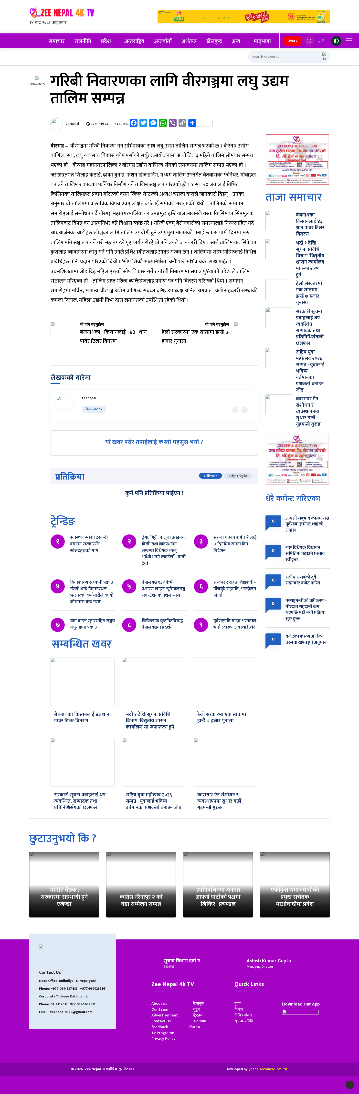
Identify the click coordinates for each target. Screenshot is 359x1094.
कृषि (237, 1003)
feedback (159, 1027)
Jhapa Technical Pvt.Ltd (268, 1069)
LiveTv (292, 41)
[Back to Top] (350, 1085)
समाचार (57, 41)
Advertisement (164, 1015)
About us (159, 1003)
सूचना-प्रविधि (243, 1021)
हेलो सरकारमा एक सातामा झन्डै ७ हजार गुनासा (221, 717)
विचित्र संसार (243, 1015)
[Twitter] (235, 409)
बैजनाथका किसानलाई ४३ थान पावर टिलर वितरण (81, 717)
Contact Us (161, 1021)
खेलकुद (214, 41)
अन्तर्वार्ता (163, 41)
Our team (159, 1009)
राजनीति (82, 41)
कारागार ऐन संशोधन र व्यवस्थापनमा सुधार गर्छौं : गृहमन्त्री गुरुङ (220, 801)
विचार (238, 1009)
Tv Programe (162, 1033)
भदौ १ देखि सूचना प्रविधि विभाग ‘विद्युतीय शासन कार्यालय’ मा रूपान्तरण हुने (150, 720)
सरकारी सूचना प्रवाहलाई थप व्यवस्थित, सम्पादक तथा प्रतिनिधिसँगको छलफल (80, 801)
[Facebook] (244, 409)
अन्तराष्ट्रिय (134, 41)
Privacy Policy (163, 1038)
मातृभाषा (262, 41)
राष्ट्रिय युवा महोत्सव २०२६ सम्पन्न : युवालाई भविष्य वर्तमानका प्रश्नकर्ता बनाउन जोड (153, 801)
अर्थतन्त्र (189, 41)
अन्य (236, 41)
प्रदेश (106, 41)
